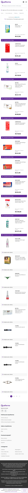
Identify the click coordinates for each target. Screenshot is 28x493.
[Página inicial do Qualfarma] (14, 406)
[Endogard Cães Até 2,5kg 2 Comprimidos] (7, 165)
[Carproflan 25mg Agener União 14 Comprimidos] (7, 48)
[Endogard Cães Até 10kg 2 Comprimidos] (7, 145)
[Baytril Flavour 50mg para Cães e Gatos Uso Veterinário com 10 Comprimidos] (7, 312)
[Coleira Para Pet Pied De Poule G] (7, 347)
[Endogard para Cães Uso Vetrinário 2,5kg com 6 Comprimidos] (7, 184)
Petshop (15, 13)
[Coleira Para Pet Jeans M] (7, 330)
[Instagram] (2, 411)
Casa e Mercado (8, 13)
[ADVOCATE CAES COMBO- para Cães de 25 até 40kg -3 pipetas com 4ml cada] (7, 260)
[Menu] (26, 2)
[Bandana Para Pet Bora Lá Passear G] (7, 278)
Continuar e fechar (25, 490)
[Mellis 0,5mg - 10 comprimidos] (7, 28)
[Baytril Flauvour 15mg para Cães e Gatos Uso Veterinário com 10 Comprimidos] (7, 87)
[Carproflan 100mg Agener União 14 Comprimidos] (7, 126)
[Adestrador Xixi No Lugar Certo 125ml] (7, 243)
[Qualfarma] (6, 2)
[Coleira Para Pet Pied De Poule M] (7, 365)
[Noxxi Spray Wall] (7, 67)
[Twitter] (5, 411)
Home (2, 13)
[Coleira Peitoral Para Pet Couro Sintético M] (7, 382)
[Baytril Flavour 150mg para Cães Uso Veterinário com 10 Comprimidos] (7, 106)
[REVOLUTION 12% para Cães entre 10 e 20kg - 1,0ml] (7, 204)
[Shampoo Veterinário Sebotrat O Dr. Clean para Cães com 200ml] (7, 223)
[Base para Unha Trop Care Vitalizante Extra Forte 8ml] (7, 295)
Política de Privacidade (12, 491)
